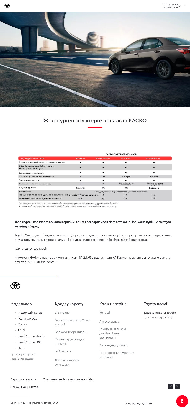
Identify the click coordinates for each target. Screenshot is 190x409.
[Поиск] (180, 6)
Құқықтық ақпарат (138, 403)
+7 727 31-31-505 (170, 4)
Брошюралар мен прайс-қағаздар (23, 356)
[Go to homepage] (7, 6)
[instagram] (177, 386)
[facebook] (171, 386)
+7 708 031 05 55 (170, 7)
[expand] (184, 6)
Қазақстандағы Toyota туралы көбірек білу (160, 314)
